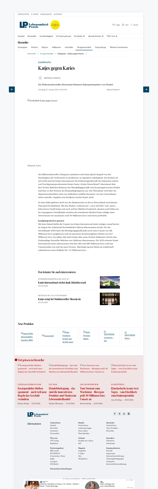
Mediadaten (46, 14)
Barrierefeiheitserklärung (116, 464)
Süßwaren (56, 47)
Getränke (69, 47)
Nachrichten (83, 425)
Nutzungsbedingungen (115, 459)
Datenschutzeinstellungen (61, 469)
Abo (79, 456)
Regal (52, 459)
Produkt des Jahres (85, 441)
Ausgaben (82, 451)
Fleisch (34, 47)
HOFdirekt (54, 464)
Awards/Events (94, 36)
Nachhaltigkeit (46, 36)
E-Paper (34, 14)
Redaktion (54, 443)
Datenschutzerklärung (115, 456)
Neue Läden (83, 431)
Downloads (110, 443)
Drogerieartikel (84, 47)
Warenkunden (83, 433)
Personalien (54, 433)
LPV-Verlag (54, 441)
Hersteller (32, 36)
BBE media (54, 451)
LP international (63, 36)
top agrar (53, 461)
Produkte (78, 36)
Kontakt (58, 14)
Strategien (22, 47)
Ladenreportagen (85, 428)
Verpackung (100, 47)
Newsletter (23, 14)
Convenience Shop (57, 456)
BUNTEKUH (55, 453)
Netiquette (110, 461)
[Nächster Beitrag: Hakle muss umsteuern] (146, 89)
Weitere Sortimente (119, 47)
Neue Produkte (112, 428)
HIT (79, 443)
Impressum (110, 453)
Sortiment (54, 431)
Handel (21, 36)
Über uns (111, 35)
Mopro (45, 47)
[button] (49, 78)
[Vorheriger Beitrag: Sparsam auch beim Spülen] (12, 89)
